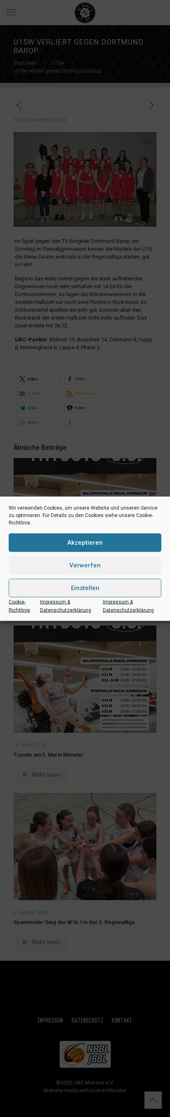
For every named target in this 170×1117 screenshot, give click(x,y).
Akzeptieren (85, 542)
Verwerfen (85, 565)
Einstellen (85, 588)
